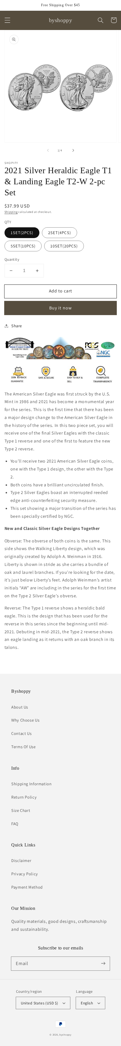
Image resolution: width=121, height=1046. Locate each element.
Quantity (12, 259)
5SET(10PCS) (23, 246)
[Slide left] (48, 150)
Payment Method (27, 887)
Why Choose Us (25, 720)
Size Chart (20, 810)
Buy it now (60, 308)
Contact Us (21, 733)
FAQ (15, 823)
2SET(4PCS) (59, 232)
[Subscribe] (103, 963)
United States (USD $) (39, 1003)
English (87, 1003)
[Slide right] (73, 150)
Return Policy (24, 797)
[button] (7, 20)
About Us (19, 707)
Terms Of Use (23, 746)
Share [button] (16, 325)
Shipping (11, 212)
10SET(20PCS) (64, 246)
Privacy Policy (24, 873)
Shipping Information (31, 783)
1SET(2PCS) (22, 232)
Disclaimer (21, 860)
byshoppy (65, 1034)
